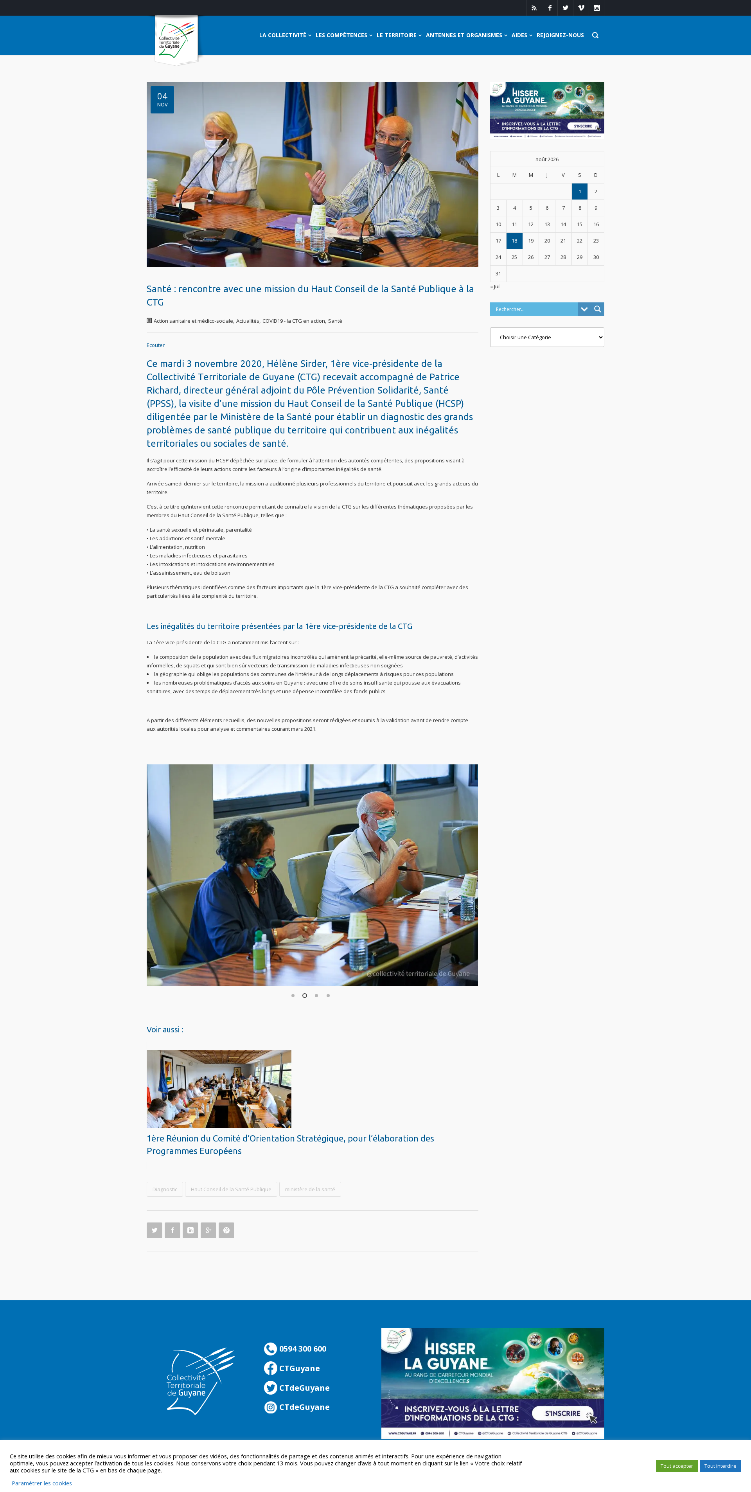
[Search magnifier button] (597, 309)
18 (514, 240)
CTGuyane (298, 1368)
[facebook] (549, 8)
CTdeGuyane (303, 1387)
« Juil (495, 286)
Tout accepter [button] (677, 1465)
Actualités (247, 320)
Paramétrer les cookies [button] (42, 1483)
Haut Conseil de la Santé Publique (231, 1189)
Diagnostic (165, 1189)
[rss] (534, 8)
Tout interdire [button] (720, 1465)
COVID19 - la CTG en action (293, 320)
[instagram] (596, 8)
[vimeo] (581, 8)
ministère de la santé (310, 1189)
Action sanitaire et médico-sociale (193, 320)
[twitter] (565, 8)
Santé (335, 320)
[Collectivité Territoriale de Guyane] (177, 41)
